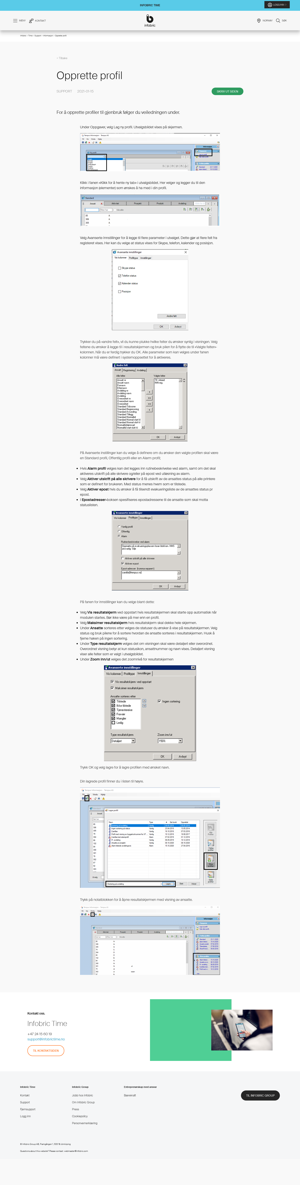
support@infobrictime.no (46, 1039)
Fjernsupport (27, 1109)
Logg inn (25, 1116)
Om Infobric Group (83, 1102)
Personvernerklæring (84, 1123)
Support (38, 35)
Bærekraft (130, 1095)
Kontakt (25, 1095)
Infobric (23, 35)
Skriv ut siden (227, 91)
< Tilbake (62, 58)
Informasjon (48, 35)
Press (75, 1109)
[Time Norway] (150, 20)
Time (30, 35)
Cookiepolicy (80, 1116)
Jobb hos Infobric (82, 1095)
